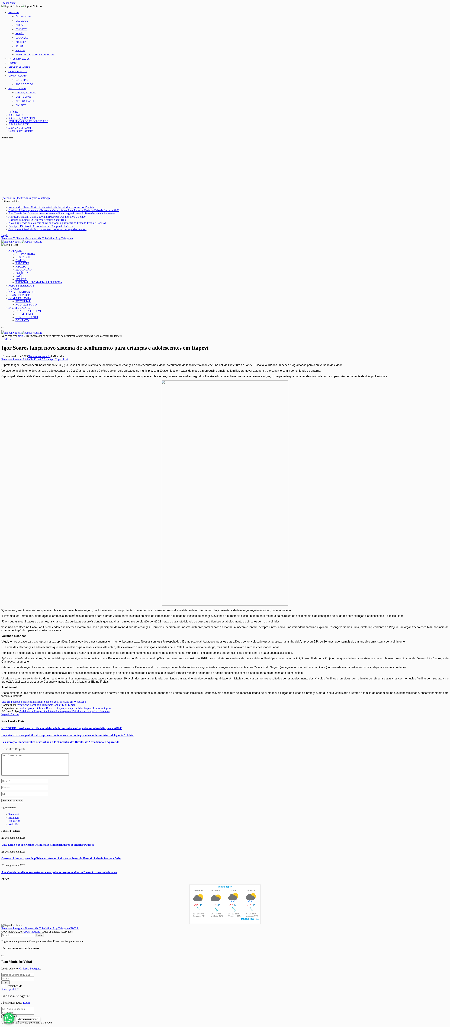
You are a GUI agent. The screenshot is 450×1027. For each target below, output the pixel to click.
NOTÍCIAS (13, 12)
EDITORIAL (21, 80)
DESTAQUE (21, 21)
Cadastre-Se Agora (29, 968)
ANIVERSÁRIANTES (19, 67)
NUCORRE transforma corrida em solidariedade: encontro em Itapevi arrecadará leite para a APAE (61, 728)
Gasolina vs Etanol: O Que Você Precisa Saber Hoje (37, 219)
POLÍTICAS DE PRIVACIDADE (28, 121)
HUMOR (12, 63)
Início (20, 335)
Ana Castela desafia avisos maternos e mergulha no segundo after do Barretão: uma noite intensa (61, 213)
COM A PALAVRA (17, 76)
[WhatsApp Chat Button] (9, 1018)
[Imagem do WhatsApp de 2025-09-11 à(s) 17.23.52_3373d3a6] (225, 604)
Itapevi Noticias (10, 714)
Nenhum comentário (39, 356)
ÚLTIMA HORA (23, 17)
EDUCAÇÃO (21, 38)
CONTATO (20, 105)
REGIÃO (19, 33)
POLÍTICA (20, 42)
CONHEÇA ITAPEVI (25, 93)
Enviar (39, 935)
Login (5, 982)
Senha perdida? (9, 989)
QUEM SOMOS (23, 97)
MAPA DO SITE (19, 124)
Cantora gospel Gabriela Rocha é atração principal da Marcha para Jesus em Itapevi (64, 708)
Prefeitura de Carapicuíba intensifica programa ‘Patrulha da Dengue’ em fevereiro (64, 711)
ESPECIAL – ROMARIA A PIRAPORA (34, 55)
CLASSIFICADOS (17, 71)
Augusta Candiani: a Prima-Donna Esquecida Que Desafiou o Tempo (47, 216)
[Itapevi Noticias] (21, 241)
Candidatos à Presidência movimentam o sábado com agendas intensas (47, 229)
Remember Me (14, 985)
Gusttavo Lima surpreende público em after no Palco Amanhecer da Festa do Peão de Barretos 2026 (63, 210)
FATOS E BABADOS (19, 59)
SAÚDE (19, 46)
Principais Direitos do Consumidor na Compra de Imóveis (40, 226)
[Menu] (2, 327)
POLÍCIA (20, 50)
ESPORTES (21, 29)
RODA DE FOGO (24, 84)
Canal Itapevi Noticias (20, 130)
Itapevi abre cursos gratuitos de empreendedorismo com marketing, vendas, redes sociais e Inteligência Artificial (67, 735)
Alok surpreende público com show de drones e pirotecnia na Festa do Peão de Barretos (57, 222)
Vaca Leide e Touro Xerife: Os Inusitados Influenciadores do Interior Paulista (51, 207)
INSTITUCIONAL (17, 88)
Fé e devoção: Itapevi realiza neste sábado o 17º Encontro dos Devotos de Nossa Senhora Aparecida (60, 741)
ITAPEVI (19, 25)
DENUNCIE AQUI (24, 101)
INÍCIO (13, 111)
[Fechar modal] (2, 955)
